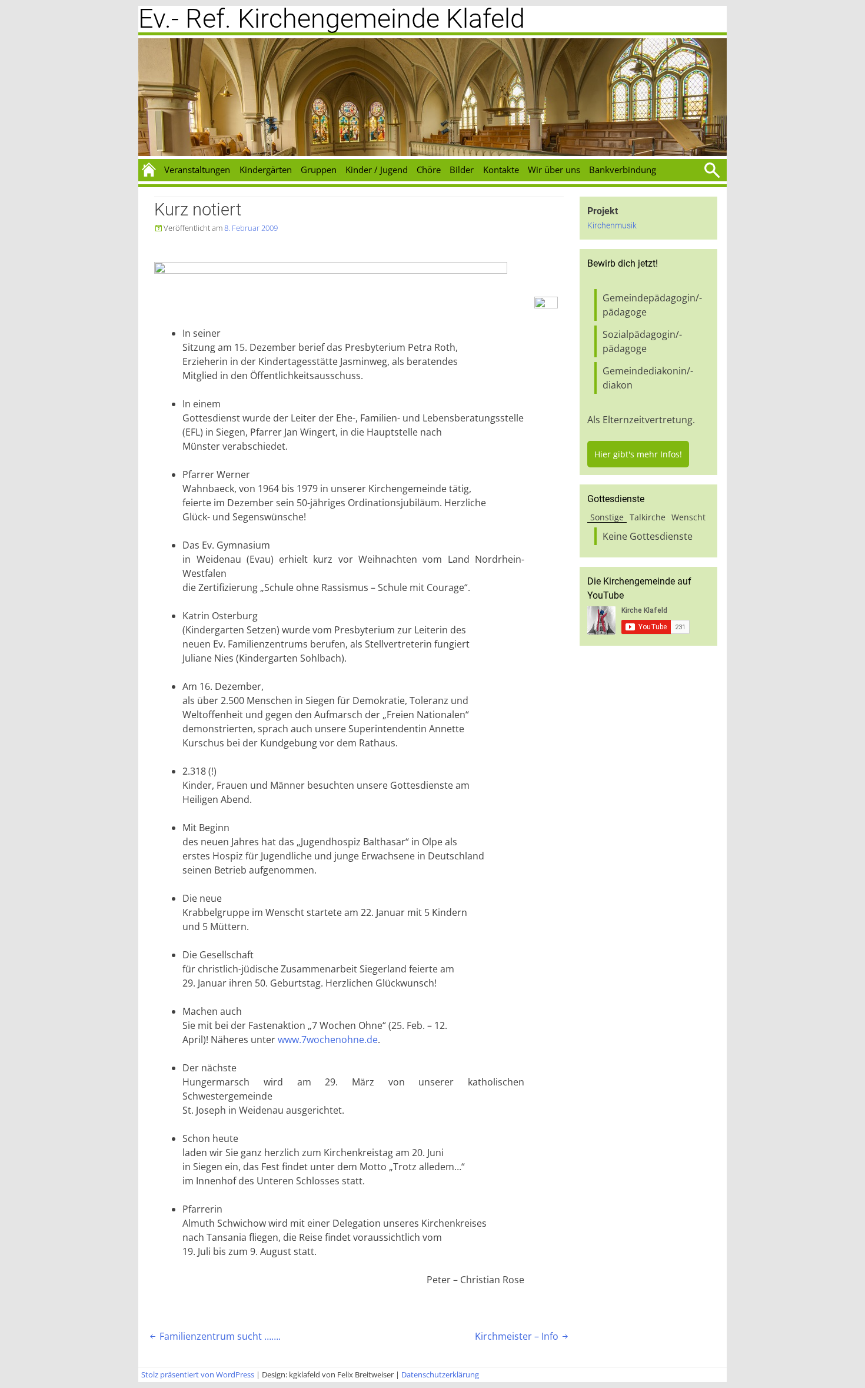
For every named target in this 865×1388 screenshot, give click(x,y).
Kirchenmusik (612, 226)
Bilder (462, 169)
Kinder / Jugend (376, 169)
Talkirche (648, 517)
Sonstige (607, 517)
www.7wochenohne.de (328, 1039)
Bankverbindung (622, 169)
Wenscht (688, 517)
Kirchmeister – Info (522, 1336)
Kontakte (501, 169)
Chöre (429, 169)
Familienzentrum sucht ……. (214, 1336)
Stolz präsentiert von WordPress (197, 1374)
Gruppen (319, 169)
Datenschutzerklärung (440, 1374)
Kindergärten (265, 169)
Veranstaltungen (197, 169)
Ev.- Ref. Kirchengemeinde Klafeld (331, 18)
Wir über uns (554, 169)
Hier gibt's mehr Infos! (638, 454)
